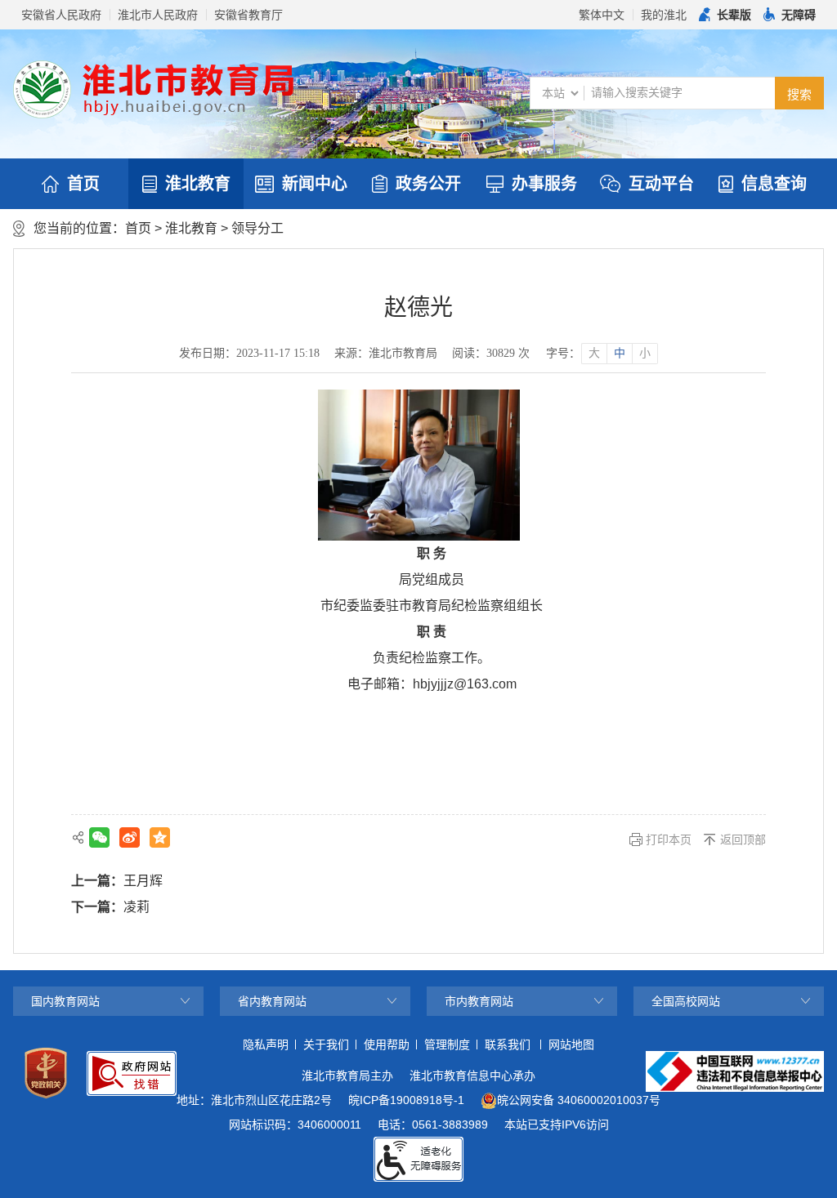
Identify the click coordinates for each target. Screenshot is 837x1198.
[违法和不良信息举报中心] (735, 1071)
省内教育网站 (272, 1001)
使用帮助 (387, 1044)
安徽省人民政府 (61, 14)
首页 (83, 184)
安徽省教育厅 (248, 14)
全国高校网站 (685, 1001)
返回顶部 (743, 839)
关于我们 (326, 1044)
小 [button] (645, 353)
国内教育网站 (65, 1001)
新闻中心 (314, 184)
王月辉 (143, 881)
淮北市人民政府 (158, 14)
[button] (725, 14)
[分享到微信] (99, 837)
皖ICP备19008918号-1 (406, 1100)
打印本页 (669, 839)
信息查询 (774, 184)
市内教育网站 (479, 1001)
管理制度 (447, 1044)
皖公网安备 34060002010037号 (578, 1100)
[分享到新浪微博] (129, 837)
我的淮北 (664, 14)
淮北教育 (198, 184)
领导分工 (257, 228)
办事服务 (544, 184)
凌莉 (136, 907)
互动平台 (661, 184)
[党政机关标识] (45, 1073)
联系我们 (507, 1044)
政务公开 (428, 184)
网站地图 (571, 1044)
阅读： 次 (491, 353)
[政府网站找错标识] (132, 1073)
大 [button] (594, 353)
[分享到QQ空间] (160, 837)
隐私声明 (266, 1044)
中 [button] (619, 353)
